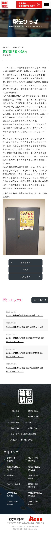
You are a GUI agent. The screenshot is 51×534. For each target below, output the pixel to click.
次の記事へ (25, 276)
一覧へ (25, 269)
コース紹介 (14, 416)
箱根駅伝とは (33, 411)
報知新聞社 (11, 475)
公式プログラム (34, 422)
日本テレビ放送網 (13, 484)
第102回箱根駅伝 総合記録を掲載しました (24, 315)
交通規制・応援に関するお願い (27, 4)
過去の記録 (14, 422)
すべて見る (38, 300)
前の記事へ (25, 262)
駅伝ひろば (14, 428)
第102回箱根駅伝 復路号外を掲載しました (24, 326)
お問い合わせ (33, 428)
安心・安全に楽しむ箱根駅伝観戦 (23, 434)
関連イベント (33, 416)
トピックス (14, 411)
